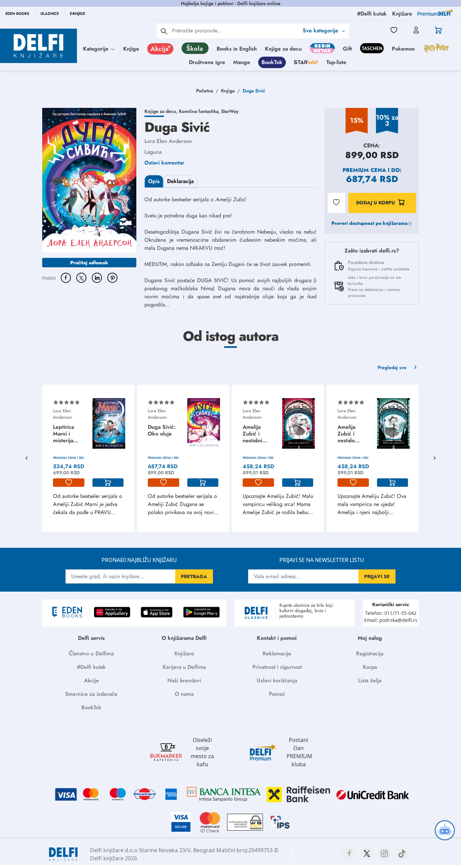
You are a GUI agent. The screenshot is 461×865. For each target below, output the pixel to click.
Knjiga (228, 90)
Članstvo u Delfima (91, 653)
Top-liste (336, 62)
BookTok (272, 62)
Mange (241, 62)
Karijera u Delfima (184, 667)
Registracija (369, 653)
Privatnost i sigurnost (277, 667)
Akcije (91, 680)
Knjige (131, 49)
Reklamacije (277, 653)
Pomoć (277, 694)
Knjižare (184, 653)
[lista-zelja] (68, 482)
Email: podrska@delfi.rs (390, 620)
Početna (204, 90)
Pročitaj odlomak (89, 262)
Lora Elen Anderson (168, 141)
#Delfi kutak (91, 667)
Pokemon (403, 49)
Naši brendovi (184, 680)
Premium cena (364, 170)
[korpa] (108, 482)
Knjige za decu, (161, 111)
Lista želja (369, 680)
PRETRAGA (194, 576)
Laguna (153, 152)
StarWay (230, 111)
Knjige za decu (283, 49)
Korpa (370, 667)
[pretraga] (164, 31)
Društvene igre (207, 62)
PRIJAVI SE (377, 576)
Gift (347, 49)
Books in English (237, 49)
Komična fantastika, (200, 111)
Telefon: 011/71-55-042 (390, 613)
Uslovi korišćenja (277, 680)
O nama (184, 694)
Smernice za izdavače (91, 694)
